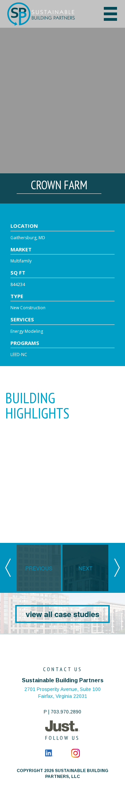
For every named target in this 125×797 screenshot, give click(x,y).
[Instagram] (75, 752)
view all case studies (62, 614)
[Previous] (8, 567)
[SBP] (47, 14)
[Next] (117, 567)
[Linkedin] (49, 752)
